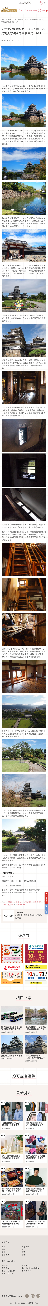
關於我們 (5, 1265)
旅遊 (9, 19)
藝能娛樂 (5, 1254)
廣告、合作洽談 (8, 1270)
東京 (22, 10)
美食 (4, 1252)
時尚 (24, 1252)
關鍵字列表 (26, 1270)
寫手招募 (5, 1268)
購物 (24, 1254)
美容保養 (25, 1246)
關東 (44, 10)
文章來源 (19, 912)
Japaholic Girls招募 (31, 1268)
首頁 (3, 19)
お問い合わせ (7, 1273)
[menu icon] (2, 3)
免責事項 (25, 1265)
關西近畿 (33, 10)
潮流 (4, 1249)
